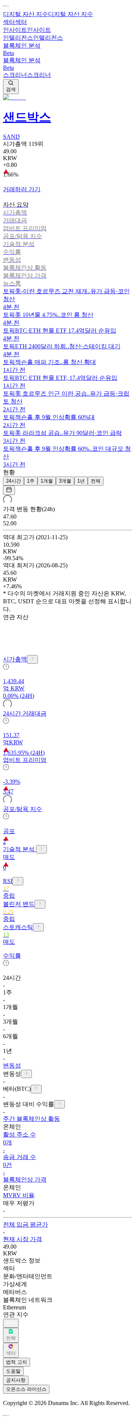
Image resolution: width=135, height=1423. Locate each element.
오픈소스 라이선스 (26, 1389)
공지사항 (16, 1380)
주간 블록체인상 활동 (31, 1119)
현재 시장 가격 (22, 1239)
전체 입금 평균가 (25, 1224)
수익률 (12, 955)
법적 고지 (16, 1362)
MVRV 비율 (18, 1195)
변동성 (12, 1065)
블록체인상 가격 (24, 1179)
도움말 (13, 1371)
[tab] (67, 205)
